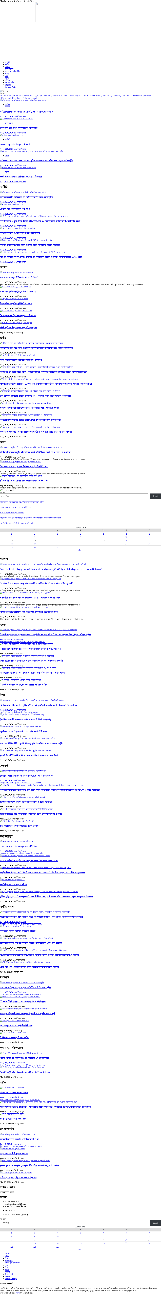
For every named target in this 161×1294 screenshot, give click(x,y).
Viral (18, 1293)
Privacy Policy (11, 87)
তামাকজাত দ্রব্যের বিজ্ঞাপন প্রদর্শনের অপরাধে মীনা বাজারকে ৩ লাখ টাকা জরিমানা (31, 943)
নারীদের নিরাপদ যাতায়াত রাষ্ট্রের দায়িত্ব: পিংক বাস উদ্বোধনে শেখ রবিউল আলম (30, 420)
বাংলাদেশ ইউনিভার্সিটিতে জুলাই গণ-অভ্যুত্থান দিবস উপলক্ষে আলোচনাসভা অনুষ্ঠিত (31, 743)
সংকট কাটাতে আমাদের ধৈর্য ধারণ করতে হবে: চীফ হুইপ (24, 98)
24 (57, 544)
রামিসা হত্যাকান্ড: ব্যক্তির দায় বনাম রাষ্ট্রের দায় (18, 1177)
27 (126, 544)
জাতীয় (7, 64)
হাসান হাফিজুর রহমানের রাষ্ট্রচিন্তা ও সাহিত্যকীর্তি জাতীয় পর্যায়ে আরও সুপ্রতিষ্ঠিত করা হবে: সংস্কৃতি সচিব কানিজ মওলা (45, 1107)
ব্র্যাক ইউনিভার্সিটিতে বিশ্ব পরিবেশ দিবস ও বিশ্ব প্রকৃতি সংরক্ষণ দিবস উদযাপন (30, 755)
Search (155, 496)
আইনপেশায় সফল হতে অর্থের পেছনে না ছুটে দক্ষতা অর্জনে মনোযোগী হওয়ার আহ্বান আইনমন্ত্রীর (36, 348)
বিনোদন (7, 67)
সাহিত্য (7, 80)
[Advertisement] (80, 41)
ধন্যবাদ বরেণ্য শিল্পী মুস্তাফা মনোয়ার (14, 1153)
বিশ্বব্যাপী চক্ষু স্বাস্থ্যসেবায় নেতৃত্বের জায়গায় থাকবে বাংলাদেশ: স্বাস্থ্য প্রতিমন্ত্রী (31, 648)
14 (149, 537)
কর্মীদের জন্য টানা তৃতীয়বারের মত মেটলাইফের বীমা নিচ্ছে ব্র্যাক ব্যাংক (22, 96)
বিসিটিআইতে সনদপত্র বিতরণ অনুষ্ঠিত (14, 1037)
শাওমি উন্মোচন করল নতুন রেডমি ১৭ (13, 884)
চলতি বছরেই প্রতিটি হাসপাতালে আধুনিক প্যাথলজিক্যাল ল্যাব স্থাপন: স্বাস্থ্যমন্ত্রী (31, 660)
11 (80, 537)
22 (12, 544)
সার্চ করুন (3, 492)
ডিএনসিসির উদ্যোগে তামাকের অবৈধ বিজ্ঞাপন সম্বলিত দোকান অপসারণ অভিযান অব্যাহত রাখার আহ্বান (39, 955)
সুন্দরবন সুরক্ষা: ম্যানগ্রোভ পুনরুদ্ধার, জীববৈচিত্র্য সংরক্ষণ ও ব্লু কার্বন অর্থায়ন (29, 1165)
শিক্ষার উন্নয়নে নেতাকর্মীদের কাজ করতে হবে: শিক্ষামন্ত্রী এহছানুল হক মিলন (28, 612)
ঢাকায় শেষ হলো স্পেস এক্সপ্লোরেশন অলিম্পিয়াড (59, 96)
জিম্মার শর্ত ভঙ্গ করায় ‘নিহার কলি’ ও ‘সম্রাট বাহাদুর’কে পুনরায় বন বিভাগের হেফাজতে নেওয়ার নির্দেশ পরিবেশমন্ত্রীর (43, 372)
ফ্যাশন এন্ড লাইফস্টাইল (12, 71)
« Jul (79, 550)
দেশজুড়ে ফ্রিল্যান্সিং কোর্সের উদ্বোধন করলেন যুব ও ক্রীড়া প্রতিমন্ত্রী (26, 802)
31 (57, 547)
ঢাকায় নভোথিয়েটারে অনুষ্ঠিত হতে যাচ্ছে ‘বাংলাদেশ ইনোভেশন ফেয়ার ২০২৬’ (29, 860)
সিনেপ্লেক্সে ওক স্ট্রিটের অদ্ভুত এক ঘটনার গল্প (18, 315)
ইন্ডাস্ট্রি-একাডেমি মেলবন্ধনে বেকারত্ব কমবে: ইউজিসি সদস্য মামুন (26, 719)
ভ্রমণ (7, 78)
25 (80, 544)
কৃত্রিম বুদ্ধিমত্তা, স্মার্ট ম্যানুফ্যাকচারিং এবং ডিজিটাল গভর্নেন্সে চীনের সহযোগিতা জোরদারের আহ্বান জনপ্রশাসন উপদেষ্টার (46, 896)
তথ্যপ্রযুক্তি (9, 69)
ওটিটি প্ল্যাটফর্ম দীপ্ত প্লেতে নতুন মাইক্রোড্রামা (18, 327)
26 (104, 544)
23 (35, 544)
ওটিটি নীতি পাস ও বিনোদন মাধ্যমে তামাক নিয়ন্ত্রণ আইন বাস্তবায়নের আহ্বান (29, 967)
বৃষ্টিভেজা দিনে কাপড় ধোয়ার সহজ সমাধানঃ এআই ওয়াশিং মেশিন (24, 480)
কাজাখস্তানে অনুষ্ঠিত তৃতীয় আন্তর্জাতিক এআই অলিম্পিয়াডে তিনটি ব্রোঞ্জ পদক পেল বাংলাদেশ (35, 452)
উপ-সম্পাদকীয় (9, 82)
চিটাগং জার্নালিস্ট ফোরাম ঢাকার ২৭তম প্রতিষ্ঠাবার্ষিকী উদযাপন (23, 1001)
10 (57, 537)
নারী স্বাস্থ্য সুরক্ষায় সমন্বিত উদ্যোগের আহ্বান (17, 931)
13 (126, 537)
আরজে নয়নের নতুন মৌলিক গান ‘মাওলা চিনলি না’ (19, 277)
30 (35, 547)
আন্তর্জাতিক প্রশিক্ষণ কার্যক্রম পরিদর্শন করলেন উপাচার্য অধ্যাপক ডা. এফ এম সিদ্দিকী (32, 672)
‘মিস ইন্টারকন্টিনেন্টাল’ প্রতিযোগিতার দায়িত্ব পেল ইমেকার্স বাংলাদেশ (25, 1072)
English (8, 85)
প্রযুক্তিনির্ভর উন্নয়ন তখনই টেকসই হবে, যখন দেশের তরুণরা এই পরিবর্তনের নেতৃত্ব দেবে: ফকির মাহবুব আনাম (42, 872)
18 (80, 540)
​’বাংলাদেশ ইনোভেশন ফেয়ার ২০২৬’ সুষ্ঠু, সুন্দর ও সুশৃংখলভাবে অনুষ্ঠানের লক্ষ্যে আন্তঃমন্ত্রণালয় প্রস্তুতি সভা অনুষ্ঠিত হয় (46, 383)
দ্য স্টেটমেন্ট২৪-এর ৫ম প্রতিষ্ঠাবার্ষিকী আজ (16, 1025)
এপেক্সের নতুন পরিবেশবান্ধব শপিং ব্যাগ (86, 96)
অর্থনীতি (7, 62)
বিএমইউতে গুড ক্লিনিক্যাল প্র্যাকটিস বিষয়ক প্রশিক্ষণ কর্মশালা (24, 684)
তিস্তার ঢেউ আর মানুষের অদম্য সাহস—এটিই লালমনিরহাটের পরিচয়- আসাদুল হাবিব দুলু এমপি (36, 583)
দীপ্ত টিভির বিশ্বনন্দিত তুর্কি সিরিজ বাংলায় (16, 303)
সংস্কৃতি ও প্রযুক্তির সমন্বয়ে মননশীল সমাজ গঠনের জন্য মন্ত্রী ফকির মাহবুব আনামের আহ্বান (36, 431)
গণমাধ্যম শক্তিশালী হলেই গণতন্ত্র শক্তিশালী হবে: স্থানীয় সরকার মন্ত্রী (27, 1013)
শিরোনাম (7, 107)
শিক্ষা (6, 76)
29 (12, 547)
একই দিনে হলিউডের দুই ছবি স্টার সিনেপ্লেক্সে (18, 291)
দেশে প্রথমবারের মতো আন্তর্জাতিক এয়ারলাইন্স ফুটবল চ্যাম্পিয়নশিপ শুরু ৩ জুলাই (31, 814)
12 (104, 537)
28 (149, 544)
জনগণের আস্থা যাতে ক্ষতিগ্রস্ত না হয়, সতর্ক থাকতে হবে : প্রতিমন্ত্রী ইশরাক (29, 407)
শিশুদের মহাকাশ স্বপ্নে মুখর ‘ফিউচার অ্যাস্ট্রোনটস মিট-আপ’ (24, 466)
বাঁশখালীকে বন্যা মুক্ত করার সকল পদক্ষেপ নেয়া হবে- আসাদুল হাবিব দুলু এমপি (30, 597)
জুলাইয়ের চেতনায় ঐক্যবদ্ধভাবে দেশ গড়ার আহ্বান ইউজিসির (23, 731)
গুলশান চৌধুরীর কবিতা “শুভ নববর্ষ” (13, 1118)
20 (126, 540)
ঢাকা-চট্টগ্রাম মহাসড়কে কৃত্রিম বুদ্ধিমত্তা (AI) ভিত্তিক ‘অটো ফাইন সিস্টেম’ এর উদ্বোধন (35, 396)
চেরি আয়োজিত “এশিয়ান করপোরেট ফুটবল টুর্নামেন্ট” (20, 825)
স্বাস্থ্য (7, 73)
